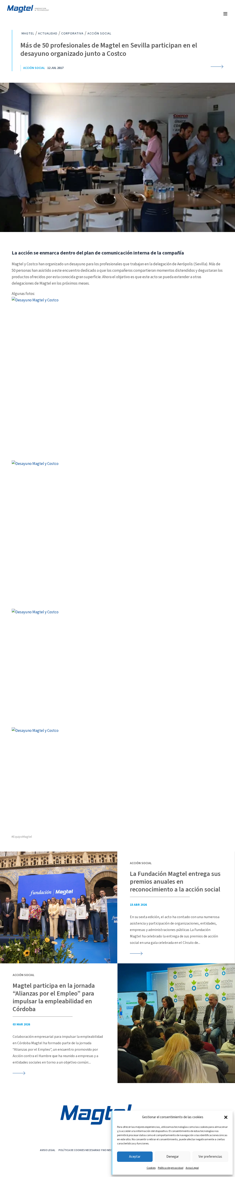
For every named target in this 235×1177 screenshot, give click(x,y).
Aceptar (134, 1156)
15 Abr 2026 (138, 905)
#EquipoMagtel (21, 837)
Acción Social (34, 68)
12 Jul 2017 (55, 68)
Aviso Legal (192, 1168)
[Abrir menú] (225, 13)
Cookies (151, 1168)
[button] (226, 1117)
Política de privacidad (170, 1168)
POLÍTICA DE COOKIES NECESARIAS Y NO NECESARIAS (90, 1150)
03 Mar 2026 (21, 1024)
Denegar (172, 1156)
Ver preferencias (210, 1156)
